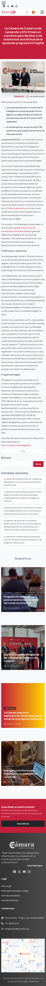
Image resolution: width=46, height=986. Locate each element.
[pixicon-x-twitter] (19, 871)
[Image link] (23, 955)
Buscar (6, 458)
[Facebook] (4, 6)
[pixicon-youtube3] (24, 871)
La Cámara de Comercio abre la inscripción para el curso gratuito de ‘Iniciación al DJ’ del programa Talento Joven (23, 539)
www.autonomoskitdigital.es (18, 445)
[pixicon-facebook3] (14, 871)
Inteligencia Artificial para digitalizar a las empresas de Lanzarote (20, 773)
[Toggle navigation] (3, 3)
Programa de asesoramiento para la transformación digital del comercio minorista (21, 600)
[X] (8, 6)
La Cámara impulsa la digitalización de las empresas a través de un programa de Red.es (23, 715)
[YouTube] (12, 6)
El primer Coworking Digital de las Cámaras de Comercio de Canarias (21, 657)
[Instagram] (16, 6)
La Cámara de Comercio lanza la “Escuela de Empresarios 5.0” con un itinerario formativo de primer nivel (22, 482)
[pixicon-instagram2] (29, 871)
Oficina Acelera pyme (15, 208)
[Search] (27, 12)
